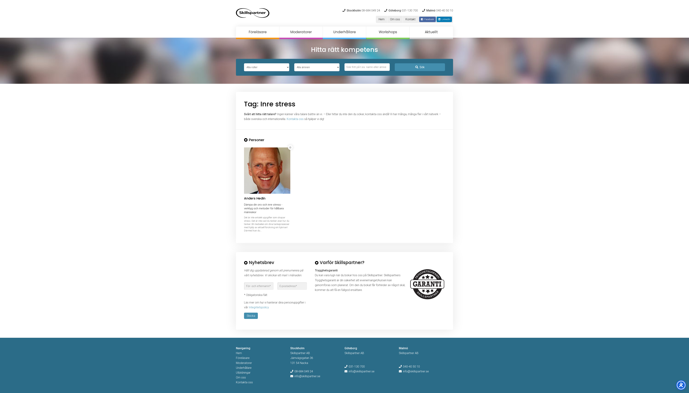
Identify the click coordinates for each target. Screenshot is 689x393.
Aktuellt (431, 32)
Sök (422, 67)
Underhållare (344, 32)
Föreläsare (258, 32)
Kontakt (410, 19)
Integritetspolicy (259, 307)
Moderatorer (301, 32)
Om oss (395, 19)
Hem (382, 19)
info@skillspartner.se (307, 376)
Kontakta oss (295, 119)
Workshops (388, 32)
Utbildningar (243, 372)
